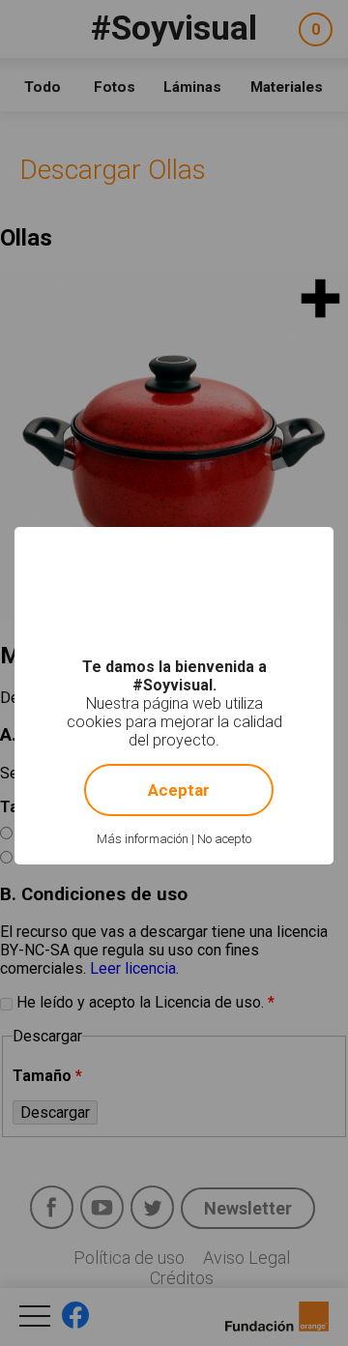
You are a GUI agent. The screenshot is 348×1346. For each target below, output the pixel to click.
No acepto (224, 839)
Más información (142, 839)
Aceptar (179, 790)
